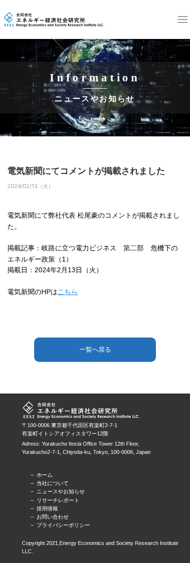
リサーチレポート (58, 500)
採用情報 (47, 508)
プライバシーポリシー (63, 525)
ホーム (45, 475)
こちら (67, 292)
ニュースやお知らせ (61, 491)
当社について (53, 483)
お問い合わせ (53, 517)
